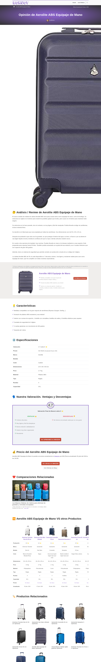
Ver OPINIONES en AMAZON (50, 439)
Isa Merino (51, 20)
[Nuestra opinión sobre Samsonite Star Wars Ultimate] (39, 530)
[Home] (14, 6)
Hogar (74, 2)
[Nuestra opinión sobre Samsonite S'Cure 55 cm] (77, 530)
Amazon (57, 456)
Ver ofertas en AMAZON (50, 463)
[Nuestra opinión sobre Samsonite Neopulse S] (64, 532)
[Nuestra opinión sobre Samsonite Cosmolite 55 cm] (52, 530)
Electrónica (81, 2)
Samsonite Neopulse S (64, 539)
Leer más (26, 508)
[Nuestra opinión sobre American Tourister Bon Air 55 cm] (27, 530)
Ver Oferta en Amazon (80, 278)
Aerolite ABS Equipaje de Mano (23, 6)
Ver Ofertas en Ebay (50, 468)
